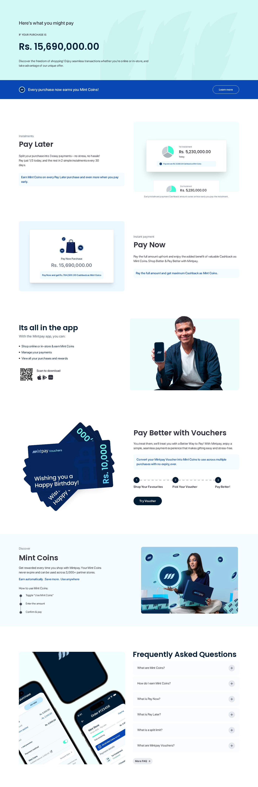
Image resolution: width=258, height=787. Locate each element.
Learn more (226, 89)
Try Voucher (147, 501)
